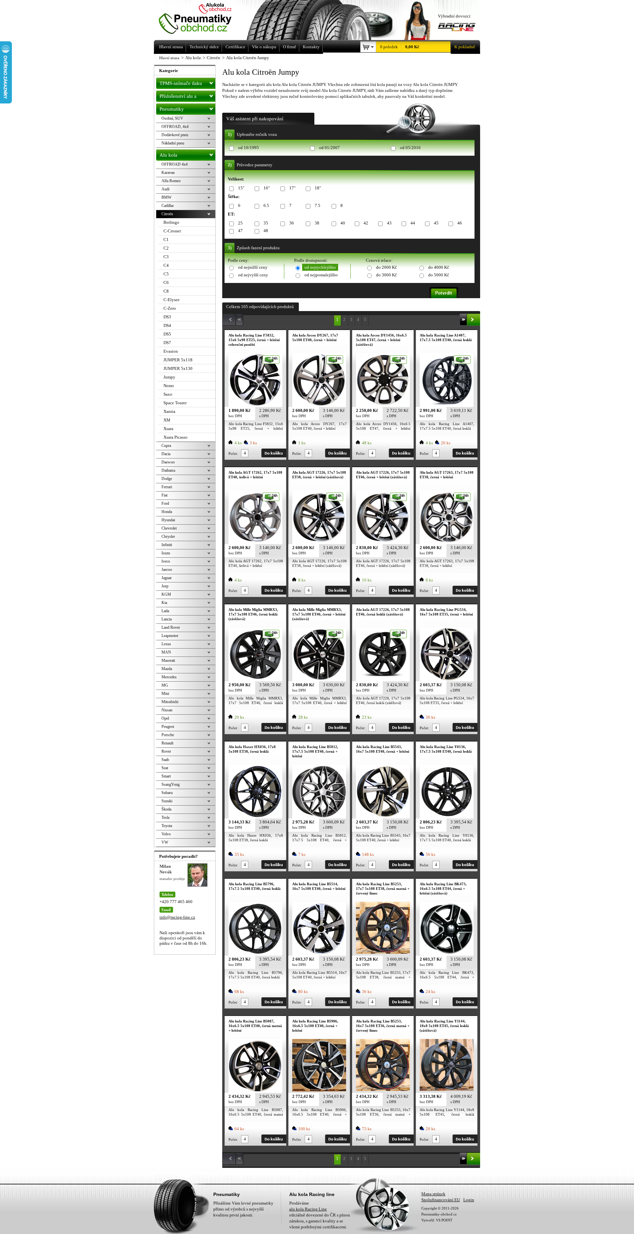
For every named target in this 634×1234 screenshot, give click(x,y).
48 (266, 230)
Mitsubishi (169, 701)
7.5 (317, 205)
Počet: (233, 454)
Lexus (166, 644)
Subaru (167, 792)
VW (164, 842)
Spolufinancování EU (440, 1199)
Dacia (165, 454)
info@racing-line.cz (177, 917)
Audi (165, 189)
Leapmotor (169, 635)
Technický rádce (204, 46)
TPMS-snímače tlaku (180, 83)
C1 (166, 239)
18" (318, 187)
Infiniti (166, 544)
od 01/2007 (329, 147)
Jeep (164, 586)
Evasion (170, 351)
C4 (166, 265)
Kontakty (311, 46)
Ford (165, 503)
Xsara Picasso (175, 437)
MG (164, 685)
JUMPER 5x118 (178, 359)
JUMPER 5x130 (178, 368)
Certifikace (235, 46)
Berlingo (171, 222)
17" (292, 187)
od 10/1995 (248, 147)
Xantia (169, 411)
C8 (166, 291)
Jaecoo (166, 569)
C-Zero (169, 308)
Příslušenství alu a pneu (177, 98)
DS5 (167, 334)
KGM (166, 594)
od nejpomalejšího (321, 274)
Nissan (166, 710)
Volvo (166, 834)
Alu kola (168, 155)
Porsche (167, 735)
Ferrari (166, 487)
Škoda (166, 809)
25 (240, 222)
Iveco (165, 561)
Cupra (166, 445)
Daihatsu (168, 470)
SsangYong (170, 784)
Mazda (166, 668)
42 (366, 222)
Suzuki (166, 801)
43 (389, 222)
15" (241, 187)
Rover (166, 751)
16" (267, 187)
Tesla (165, 817)
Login (468, 1199)
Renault (167, 743)
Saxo (167, 394)
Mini (165, 693)
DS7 (167, 342)
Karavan (168, 172)
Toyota (166, 825)
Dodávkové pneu (174, 135)
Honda (166, 511)
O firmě (289, 46)
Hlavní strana (169, 58)
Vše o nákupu (264, 46)
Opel (165, 718)
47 (240, 230)
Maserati (168, 660)
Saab (165, 759)
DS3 (167, 316)
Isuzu (165, 553)
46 (459, 222)
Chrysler (168, 536)
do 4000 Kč (438, 267)
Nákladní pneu (172, 143)
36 (291, 222)
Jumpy (169, 377)
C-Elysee (171, 299)
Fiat (164, 495)
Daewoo (168, 462)
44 (412, 222)
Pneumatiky (171, 109)
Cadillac (167, 205)
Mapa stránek (433, 1193)
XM (166, 420)
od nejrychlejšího (320, 267)
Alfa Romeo (171, 181)
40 (342, 222)
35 (266, 222)
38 (317, 222)
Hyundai (168, 520)
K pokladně (464, 46)
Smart (166, 776)
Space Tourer (175, 402)
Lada (165, 611)
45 (436, 222)
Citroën (167, 214)
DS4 (167, 325)
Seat (164, 768)
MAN (166, 652)
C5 (166, 273)
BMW (166, 197)
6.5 (266, 205)
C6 (166, 282)
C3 (166, 256)
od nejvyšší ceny (253, 274)
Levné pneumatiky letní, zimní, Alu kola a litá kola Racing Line (204, 19)
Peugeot (167, 726)
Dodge (166, 478)
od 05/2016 (410, 147)
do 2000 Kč (386, 267)
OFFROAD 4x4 (174, 164)
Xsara (168, 428)
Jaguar (166, 578)
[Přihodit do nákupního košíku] (273, 453)
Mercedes (169, 677)
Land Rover (170, 627)
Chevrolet (169, 528)
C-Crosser (172, 230)
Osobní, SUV (172, 118)
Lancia (166, 619)
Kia (164, 602)
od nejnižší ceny (252, 267)
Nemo (168, 385)
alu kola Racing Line (308, 1209)
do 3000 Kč (386, 274)
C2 (166, 248)
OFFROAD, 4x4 (175, 126)
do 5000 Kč (438, 274)
